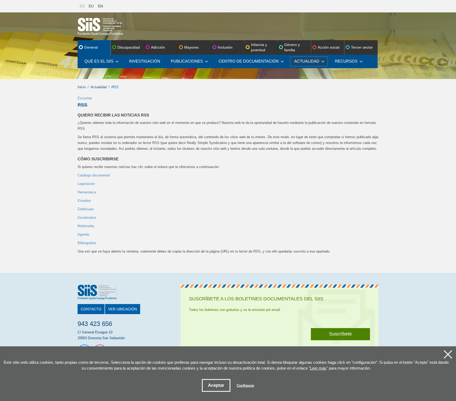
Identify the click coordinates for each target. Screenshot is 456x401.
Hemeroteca (87, 192)
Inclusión (225, 47)
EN (100, 6)
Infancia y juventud (259, 47)
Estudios (84, 201)
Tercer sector (362, 47)
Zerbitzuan (86, 209)
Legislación (86, 184)
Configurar (245, 386)
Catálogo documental (94, 175)
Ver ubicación (122, 309)
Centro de (248, 61)
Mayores (191, 47)
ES (82, 6)
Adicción (158, 47)
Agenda (83, 234)
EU (91, 6)
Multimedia (86, 226)
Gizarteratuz (87, 218)
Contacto (91, 309)
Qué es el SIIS (98, 61)
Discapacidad (128, 47)
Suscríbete (340, 334)
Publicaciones (187, 61)
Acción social (328, 47)
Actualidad (306, 61)
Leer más (318, 368)
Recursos (346, 61)
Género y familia (292, 47)
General (91, 47)
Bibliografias (87, 243)
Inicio (82, 87)
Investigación (144, 61)
